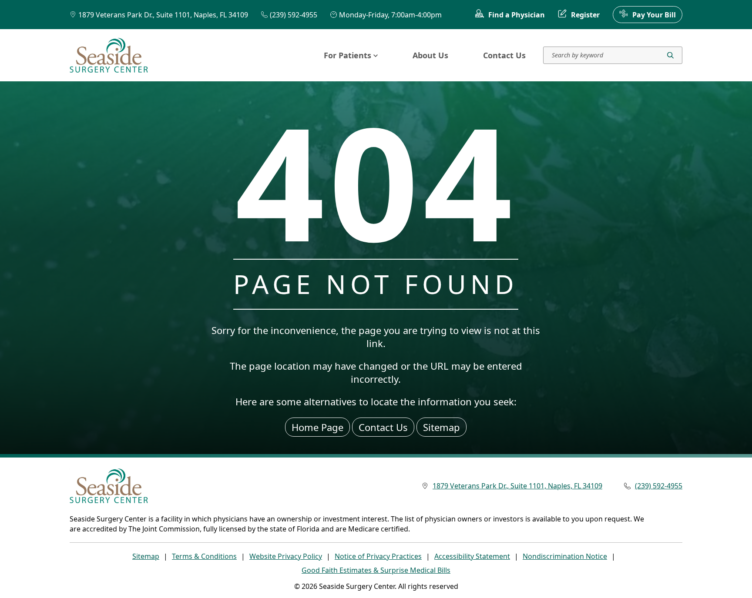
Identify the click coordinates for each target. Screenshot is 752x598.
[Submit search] (670, 55)
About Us (430, 55)
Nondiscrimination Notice (565, 556)
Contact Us (504, 55)
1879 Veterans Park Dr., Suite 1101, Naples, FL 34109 (163, 15)
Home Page (317, 427)
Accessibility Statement (472, 556)
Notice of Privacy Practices (378, 556)
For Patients (347, 55)
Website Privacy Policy (285, 556)
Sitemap (441, 427)
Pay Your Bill (654, 15)
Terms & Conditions (204, 556)
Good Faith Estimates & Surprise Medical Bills (376, 570)
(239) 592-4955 (293, 15)
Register (585, 15)
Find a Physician (516, 15)
